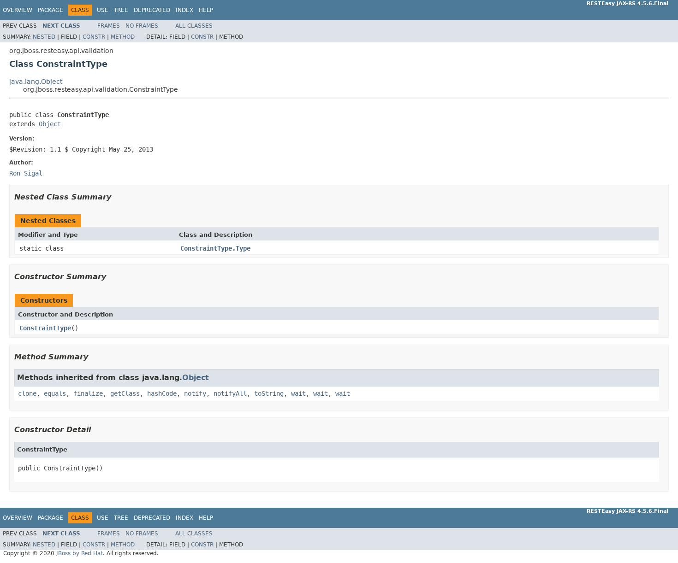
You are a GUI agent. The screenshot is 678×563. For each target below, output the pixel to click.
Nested (44, 37)
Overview (17, 10)
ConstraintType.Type (215, 248)
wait (298, 393)
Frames (108, 26)
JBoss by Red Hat (79, 553)
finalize (88, 393)
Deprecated (152, 10)
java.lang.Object (35, 81)
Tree (121, 10)
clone (27, 393)
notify (195, 393)
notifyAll (230, 393)
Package (50, 10)
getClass (125, 393)
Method (123, 37)
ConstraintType (45, 328)
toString (269, 393)
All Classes (194, 26)
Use (102, 10)
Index (184, 10)
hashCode (162, 393)
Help (206, 10)
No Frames (141, 26)
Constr (94, 37)
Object (50, 124)
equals (55, 393)
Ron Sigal (25, 173)
